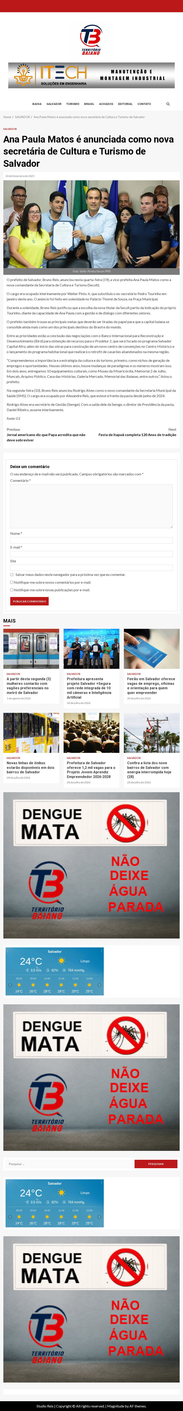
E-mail (16, 547)
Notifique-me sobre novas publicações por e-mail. (52, 590)
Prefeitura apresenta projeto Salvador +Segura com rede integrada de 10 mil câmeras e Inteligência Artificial (91, 649)
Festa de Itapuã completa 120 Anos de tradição (137, 432)
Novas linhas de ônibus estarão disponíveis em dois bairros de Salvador (31, 733)
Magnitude (115, 1406)
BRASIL (89, 104)
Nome (16, 533)
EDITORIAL (125, 104)
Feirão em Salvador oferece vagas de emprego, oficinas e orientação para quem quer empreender (152, 649)
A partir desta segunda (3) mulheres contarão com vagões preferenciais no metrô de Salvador (31, 649)
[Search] (168, 104)
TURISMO (72, 104)
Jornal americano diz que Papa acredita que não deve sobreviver (46, 434)
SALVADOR (53, 104)
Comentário (20, 480)
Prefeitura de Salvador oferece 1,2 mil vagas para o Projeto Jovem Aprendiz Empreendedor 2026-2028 (91, 733)
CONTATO (144, 104)
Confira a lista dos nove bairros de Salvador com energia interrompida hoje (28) (152, 733)
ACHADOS (106, 104)
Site (13, 561)
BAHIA (37, 104)
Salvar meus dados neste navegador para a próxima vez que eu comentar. (70, 574)
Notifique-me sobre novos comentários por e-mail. (52, 582)
